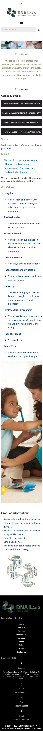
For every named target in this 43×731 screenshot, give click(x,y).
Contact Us (21, 652)
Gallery (21, 645)
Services (21, 631)
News (21, 648)
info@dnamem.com (21, 720)
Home (21, 624)
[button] (21, 2)
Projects (21, 638)
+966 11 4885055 (21, 692)
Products (19, 635)
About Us (21, 628)
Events (21, 642)
